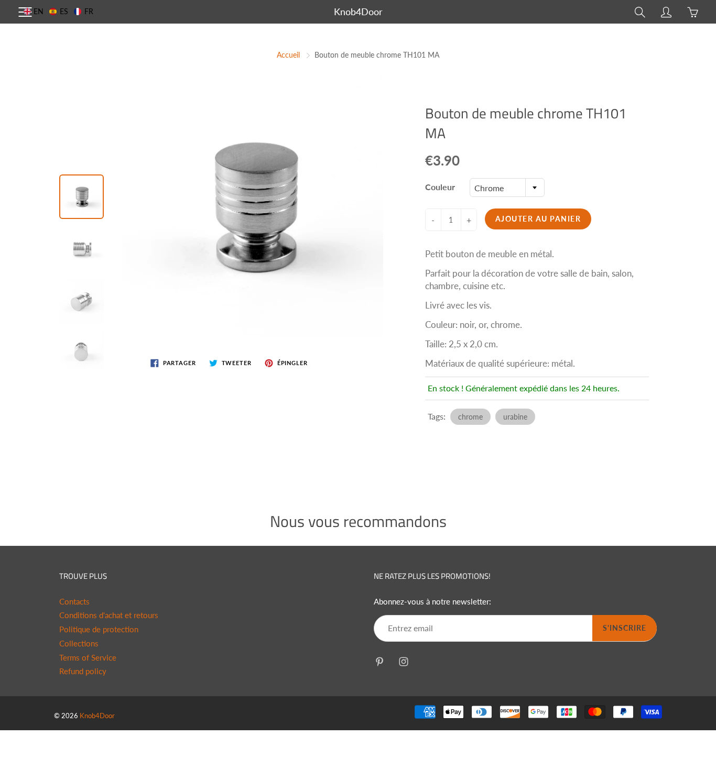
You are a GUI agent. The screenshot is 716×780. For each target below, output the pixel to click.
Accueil (288, 54)
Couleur (440, 187)
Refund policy (82, 671)
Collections (79, 643)
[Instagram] (403, 661)
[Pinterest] (379, 661)
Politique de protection (98, 629)
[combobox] (507, 187)
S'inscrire (624, 627)
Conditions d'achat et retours (108, 615)
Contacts (74, 601)
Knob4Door (358, 11)
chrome (470, 416)
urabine (515, 416)
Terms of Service (87, 657)
